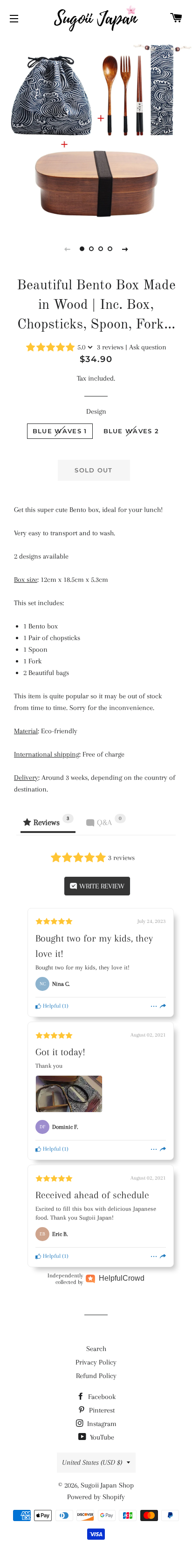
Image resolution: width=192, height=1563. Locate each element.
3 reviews (110, 347)
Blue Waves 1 (60, 431)
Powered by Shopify (96, 1497)
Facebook (101, 1396)
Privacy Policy (96, 1362)
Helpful (51, 1006)
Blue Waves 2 (131, 431)
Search (96, 1349)
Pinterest (101, 1410)
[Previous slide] (67, 249)
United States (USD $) (92, 1462)
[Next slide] (125, 249)
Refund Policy (96, 1376)
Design (96, 411)
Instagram (101, 1424)
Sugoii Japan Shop (107, 1485)
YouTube (101, 1437)
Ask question (147, 347)
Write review (100, 886)
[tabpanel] (96, 131)
